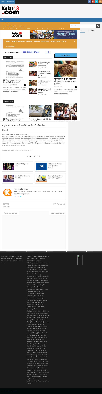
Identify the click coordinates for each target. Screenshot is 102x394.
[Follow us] (96, 1)
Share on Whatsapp (41, 130)
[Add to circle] (93, 1)
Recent (93, 31)
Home (3, 1)
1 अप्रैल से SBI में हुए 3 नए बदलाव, (21, 165)
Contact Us (10, 1)
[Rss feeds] (100, 1)
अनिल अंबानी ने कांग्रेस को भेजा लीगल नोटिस (22, 177)
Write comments (57, 213)
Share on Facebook (21, 130)
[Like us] (89, 1)
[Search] (98, 26)
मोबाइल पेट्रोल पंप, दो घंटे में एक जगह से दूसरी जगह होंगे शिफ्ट (55, 177)
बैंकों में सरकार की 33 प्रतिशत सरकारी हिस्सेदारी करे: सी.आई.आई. (55, 166)
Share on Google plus (27, 130)
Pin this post (34, 130)
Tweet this (13, 130)
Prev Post (6, 206)
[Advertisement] (85, 46)
